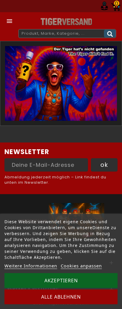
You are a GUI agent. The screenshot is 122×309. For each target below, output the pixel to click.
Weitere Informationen (30, 266)
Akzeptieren (61, 280)
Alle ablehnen (61, 297)
